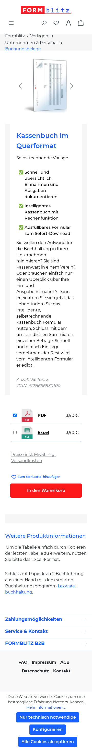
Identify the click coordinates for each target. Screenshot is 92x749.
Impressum (44, 662)
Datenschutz (35, 671)
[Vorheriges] (20, 85)
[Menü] (11, 23)
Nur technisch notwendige (47, 717)
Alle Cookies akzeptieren (47, 741)
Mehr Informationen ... (46, 707)
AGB (65, 662)
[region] (46, 85)
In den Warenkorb (46, 490)
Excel (43, 432)
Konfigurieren (48, 729)
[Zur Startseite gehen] (46, 10)
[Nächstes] (72, 85)
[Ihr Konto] (68, 23)
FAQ (23, 662)
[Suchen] (44, 23)
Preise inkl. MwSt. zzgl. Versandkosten (33, 457)
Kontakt (62, 671)
